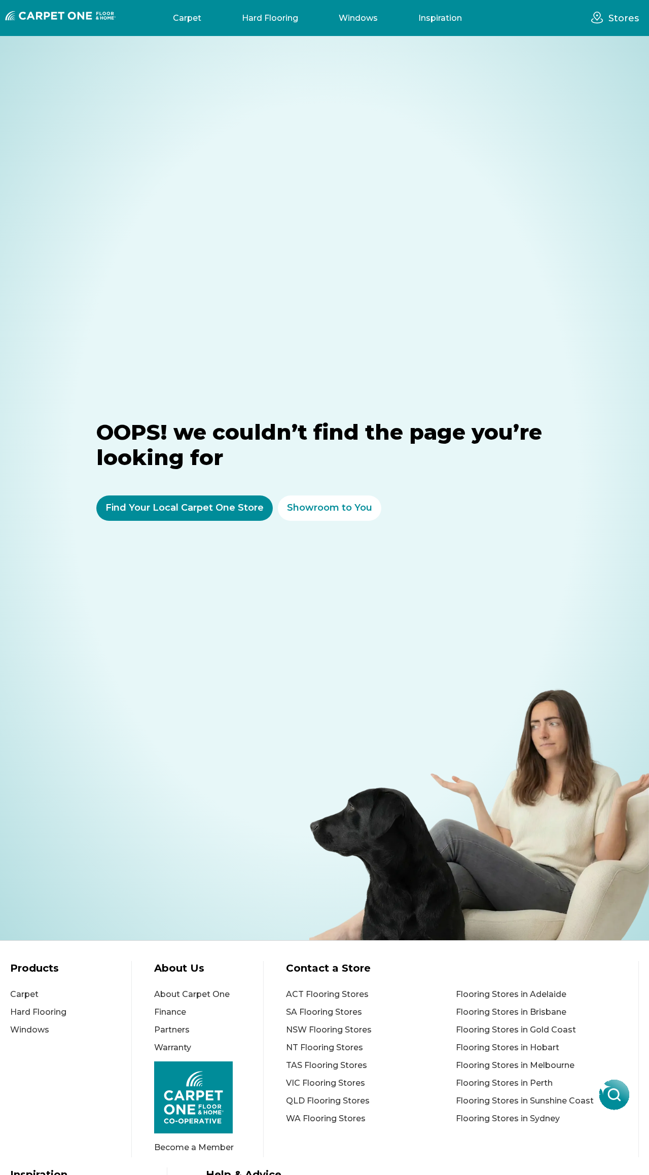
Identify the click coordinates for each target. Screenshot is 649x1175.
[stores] (599, 18)
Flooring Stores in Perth (504, 1083)
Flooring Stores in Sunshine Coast (525, 1101)
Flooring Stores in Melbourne (515, 1065)
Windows (358, 18)
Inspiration (440, 18)
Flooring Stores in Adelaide (511, 994)
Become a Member (194, 1147)
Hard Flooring (270, 18)
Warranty (172, 1047)
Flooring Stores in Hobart (507, 1047)
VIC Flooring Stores (325, 1083)
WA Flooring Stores (326, 1118)
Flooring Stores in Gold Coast (516, 1030)
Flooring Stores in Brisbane (511, 1012)
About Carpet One (192, 994)
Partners (172, 1030)
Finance (170, 1012)
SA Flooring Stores (324, 1012)
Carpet (187, 18)
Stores (623, 18)
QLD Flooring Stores (328, 1101)
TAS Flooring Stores (326, 1065)
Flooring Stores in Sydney (508, 1118)
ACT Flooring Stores (327, 994)
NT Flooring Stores (324, 1047)
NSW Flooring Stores (329, 1030)
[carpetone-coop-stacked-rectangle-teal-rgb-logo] (208, 1097)
